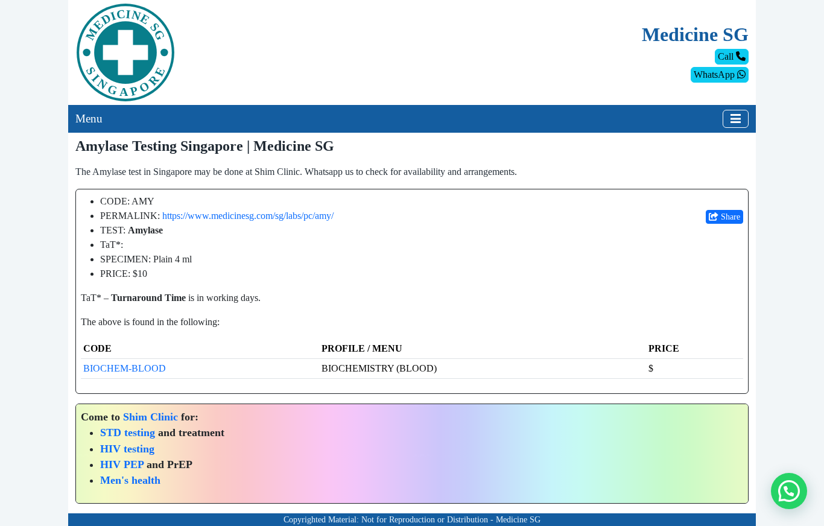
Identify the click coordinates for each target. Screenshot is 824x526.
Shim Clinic (150, 417)
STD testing (127, 432)
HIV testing (127, 449)
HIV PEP (122, 464)
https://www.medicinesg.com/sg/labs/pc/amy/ (248, 216)
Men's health (130, 480)
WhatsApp (715, 74)
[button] (789, 491)
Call (727, 56)
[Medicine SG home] (125, 51)
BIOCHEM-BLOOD (124, 368)
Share (729, 216)
